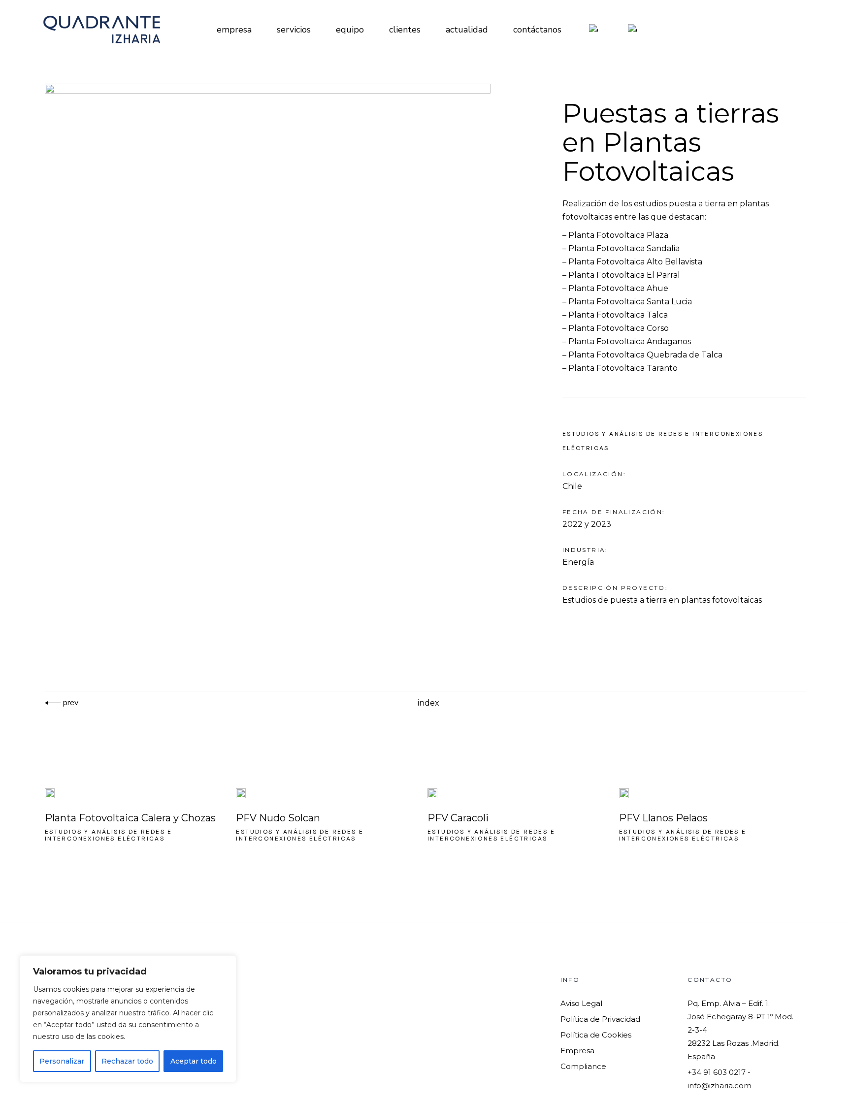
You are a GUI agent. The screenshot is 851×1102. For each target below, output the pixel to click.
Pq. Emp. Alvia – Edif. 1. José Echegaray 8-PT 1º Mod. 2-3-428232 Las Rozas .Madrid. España (740, 1030)
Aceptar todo (193, 1061)
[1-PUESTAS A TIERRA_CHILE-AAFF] (279, 258)
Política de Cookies (595, 1034)
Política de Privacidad (600, 1019)
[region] (128, 1018)
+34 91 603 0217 (716, 1072)
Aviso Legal (581, 1003)
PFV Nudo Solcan (278, 818)
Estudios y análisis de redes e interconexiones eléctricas (108, 835)
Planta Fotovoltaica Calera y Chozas (130, 818)
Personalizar (61, 1061)
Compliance (583, 1066)
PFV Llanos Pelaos (663, 818)
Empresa (577, 1050)
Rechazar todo (127, 1061)
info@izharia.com (719, 1085)
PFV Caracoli (458, 818)
